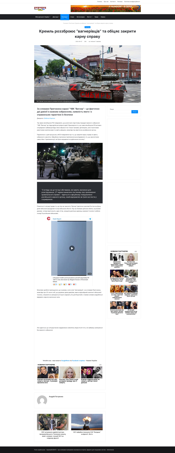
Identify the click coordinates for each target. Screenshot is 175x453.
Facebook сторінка (78, 360)
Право (96, 17)
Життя (89, 17)
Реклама (119, 1)
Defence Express (49, 118)
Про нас (106, 1)
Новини (103, 17)
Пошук (112, 109)
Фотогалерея (81, 17)
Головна (99, 1)
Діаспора (55, 17)
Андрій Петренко (56, 397)
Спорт (72, 17)
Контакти (113, 1)
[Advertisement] (70, 313)
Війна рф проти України (42, 17)
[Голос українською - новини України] (40, 9)
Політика (64, 17)
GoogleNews (65, 360)
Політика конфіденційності (132, 1)
